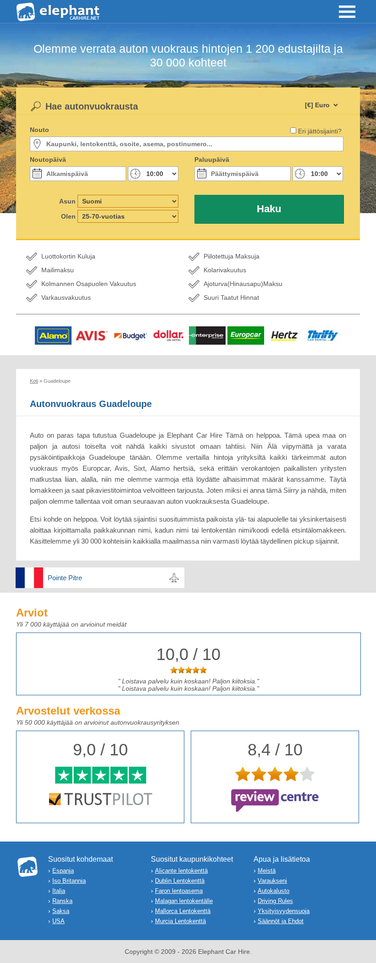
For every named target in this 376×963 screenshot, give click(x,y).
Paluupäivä (211, 159)
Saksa (60, 911)
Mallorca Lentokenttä (182, 911)
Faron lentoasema (179, 890)
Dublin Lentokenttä (180, 880)
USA (58, 921)
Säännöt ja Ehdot (281, 921)
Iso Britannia (69, 880)
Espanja (63, 870)
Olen (68, 216)
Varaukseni (272, 880)
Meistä (267, 870)
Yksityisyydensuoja (284, 911)
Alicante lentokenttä (181, 870)
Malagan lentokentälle (184, 900)
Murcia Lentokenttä (180, 921)
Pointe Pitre (65, 578)
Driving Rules (275, 900)
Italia (58, 890)
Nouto (39, 129)
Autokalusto (273, 890)
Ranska (62, 900)
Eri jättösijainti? (320, 131)
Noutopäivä (48, 159)
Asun (67, 201)
